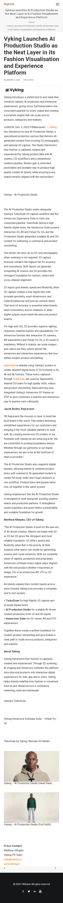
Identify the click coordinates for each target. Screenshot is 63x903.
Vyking (53, 127)
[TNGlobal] (9, 4)
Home (31, 22)
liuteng (30, 80)
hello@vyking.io (12, 859)
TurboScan (19, 378)
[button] (57, 4)
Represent (10, 365)
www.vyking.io (12, 863)
